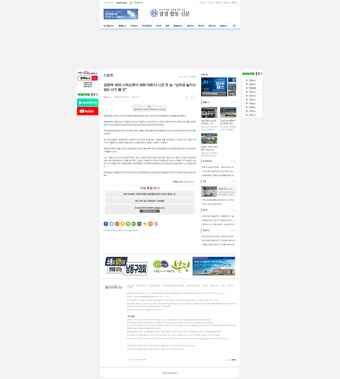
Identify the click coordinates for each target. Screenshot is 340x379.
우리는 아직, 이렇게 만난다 (212, 204)
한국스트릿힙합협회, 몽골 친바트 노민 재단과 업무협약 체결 (219, 200)
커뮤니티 (212, 26)
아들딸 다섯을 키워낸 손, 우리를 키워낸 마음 (218, 245)
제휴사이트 (213, 286)
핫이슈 (201, 26)
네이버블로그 (133, 224)
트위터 (111, 224)
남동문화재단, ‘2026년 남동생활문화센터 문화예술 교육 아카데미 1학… (219, 175)
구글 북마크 (156, 224)
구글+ (117, 224)
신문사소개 (130, 286)
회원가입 (226, 3)
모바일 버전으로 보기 (170, 373)
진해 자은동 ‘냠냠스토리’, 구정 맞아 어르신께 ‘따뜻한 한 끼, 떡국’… (219, 240)
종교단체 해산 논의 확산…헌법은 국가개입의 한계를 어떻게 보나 (219, 236)
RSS (130, 288)
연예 (167, 26)
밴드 (139, 224)
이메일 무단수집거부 (193, 286)
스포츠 (158, 26)
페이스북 (106, 224)
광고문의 (205, 286)
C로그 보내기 (150, 224)
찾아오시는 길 (141, 286)
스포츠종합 (192, 76)
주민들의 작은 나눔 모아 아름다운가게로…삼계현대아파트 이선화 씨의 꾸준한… (219, 220)
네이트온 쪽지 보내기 (145, 224)
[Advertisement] (170, 49)
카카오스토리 (122, 224)
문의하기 (218, 3)
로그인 (233, 3)
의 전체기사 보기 (183, 182)
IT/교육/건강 (147, 26)
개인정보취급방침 (154, 286)
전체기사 (110, 26)
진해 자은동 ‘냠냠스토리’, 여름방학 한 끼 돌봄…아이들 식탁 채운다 (219, 216)
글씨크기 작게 (194, 97)
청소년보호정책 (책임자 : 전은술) (173, 286)
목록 (186, 97)
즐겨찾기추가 (109, 3)
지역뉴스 (134, 26)
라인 (128, 224)
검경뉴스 (223, 26)
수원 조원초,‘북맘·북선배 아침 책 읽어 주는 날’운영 (219, 171)
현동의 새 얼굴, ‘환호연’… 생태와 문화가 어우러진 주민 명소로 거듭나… (219, 167)
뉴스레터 (202, 3)
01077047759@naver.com (215, 293)
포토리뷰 (204, 75)
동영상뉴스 (178, 26)
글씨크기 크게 (191, 97)
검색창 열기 (234, 26)
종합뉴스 (122, 26)
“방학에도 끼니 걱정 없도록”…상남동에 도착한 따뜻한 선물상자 (219, 224)
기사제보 (210, 3)
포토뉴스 (190, 26)
